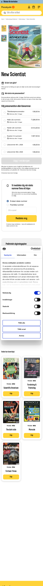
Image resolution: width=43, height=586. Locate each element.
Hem (2, 19)
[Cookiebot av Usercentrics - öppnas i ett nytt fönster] (30, 249)
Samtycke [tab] (8, 255)
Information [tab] (21, 255)
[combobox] (21, 13)
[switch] (37, 299)
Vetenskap (22, 19)
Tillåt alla (21, 323)
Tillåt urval (22, 329)
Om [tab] (35, 255)
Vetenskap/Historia (11, 19)
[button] (29, 7)
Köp (11, 394)
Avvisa (21, 335)
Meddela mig (21, 218)
